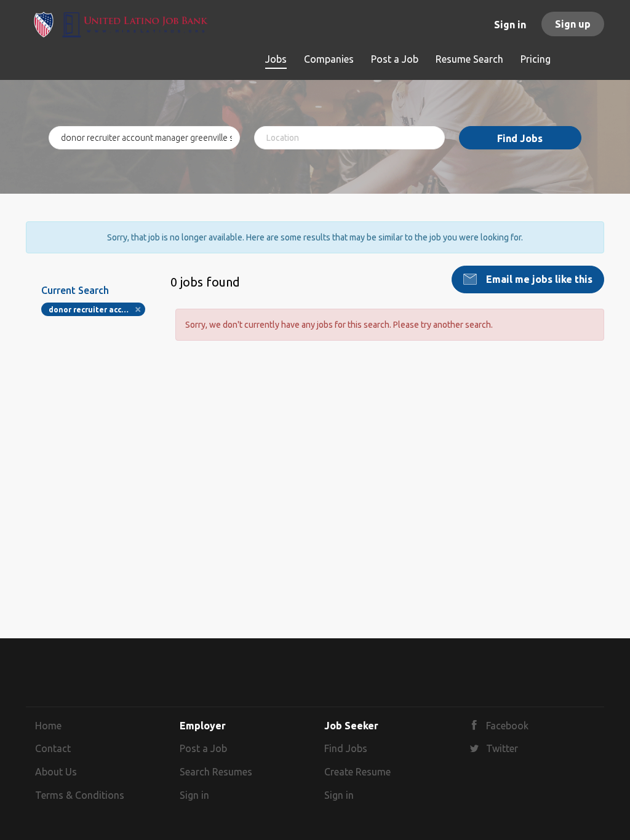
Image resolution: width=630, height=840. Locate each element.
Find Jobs (520, 138)
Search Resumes (216, 771)
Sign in (510, 24)
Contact (53, 748)
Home (48, 725)
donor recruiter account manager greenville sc (97, 310)
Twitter (502, 748)
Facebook (507, 725)
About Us (56, 771)
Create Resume (357, 771)
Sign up (573, 24)
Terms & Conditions (79, 795)
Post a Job (203, 748)
